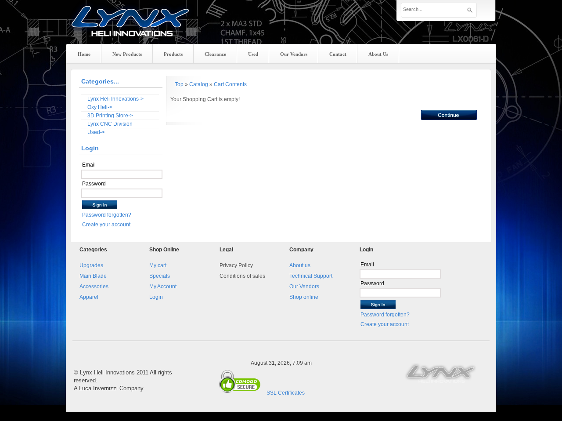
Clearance (215, 54)
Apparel (88, 297)
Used (253, 54)
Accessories (93, 286)
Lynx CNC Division (110, 124)
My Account (163, 286)
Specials (159, 276)
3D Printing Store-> (110, 116)
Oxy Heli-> (99, 107)
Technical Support (310, 276)
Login (156, 297)
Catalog (198, 84)
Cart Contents (230, 84)
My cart (157, 265)
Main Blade (93, 276)
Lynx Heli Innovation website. (441, 372)
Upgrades (91, 265)
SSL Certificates (286, 393)
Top (179, 84)
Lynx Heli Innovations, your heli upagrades (130, 29)
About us (299, 265)
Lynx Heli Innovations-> (115, 99)
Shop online (303, 297)
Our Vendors (304, 286)
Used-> (96, 132)
